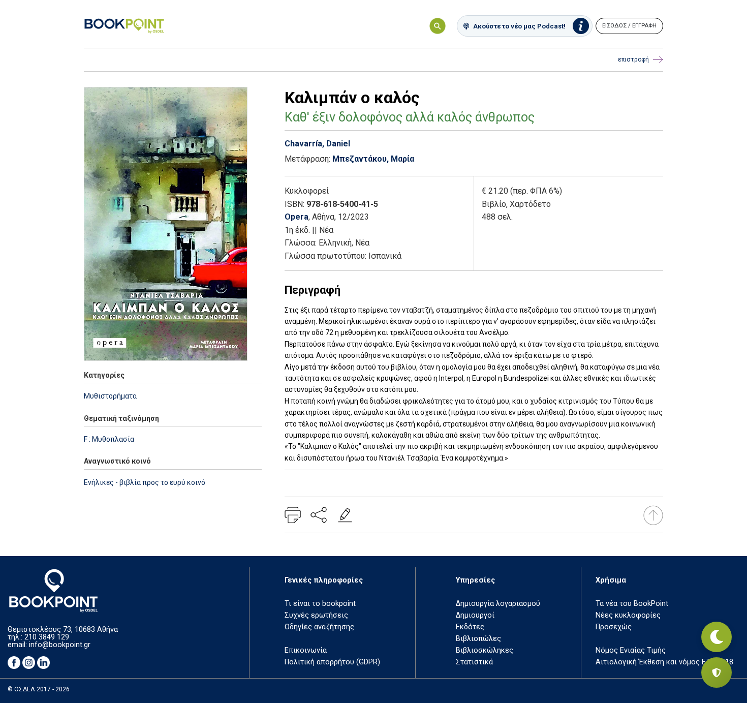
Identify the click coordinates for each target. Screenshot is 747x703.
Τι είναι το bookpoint (320, 603)
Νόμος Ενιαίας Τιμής (631, 650)
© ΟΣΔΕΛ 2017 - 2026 (39, 689)
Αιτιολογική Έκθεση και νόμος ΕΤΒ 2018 (664, 662)
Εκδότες (470, 627)
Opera (296, 217)
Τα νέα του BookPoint (632, 603)
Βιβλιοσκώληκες (484, 650)
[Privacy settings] (716, 672)
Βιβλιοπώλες (478, 638)
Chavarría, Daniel (317, 143)
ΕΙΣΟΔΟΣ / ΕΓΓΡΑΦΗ (629, 25)
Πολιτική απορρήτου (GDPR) (332, 662)
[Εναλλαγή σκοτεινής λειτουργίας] (716, 637)
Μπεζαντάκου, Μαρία (373, 159)
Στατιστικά (474, 662)
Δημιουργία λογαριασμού (498, 603)
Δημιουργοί (475, 615)
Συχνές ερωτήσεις (316, 615)
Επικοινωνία (306, 650)
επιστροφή (633, 59)
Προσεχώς (614, 627)
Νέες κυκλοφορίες (628, 615)
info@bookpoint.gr (59, 644)
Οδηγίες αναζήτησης (319, 627)
